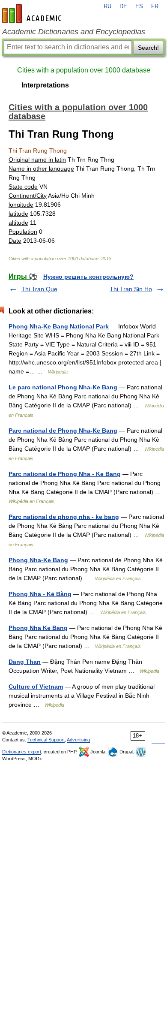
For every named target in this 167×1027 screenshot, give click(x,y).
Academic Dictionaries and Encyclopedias (73, 31)
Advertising (78, 739)
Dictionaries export (21, 751)
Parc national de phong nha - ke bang (64, 516)
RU (107, 6)
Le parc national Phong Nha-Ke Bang (63, 387)
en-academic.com (33, 13)
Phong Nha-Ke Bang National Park (59, 326)
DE (123, 6)
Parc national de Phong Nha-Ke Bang (63, 430)
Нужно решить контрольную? (88, 276)
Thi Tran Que (39, 289)
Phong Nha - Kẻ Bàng (40, 593)
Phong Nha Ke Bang (38, 627)
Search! (148, 47)
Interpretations (45, 85)
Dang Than (25, 661)
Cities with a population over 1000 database (83, 70)
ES (139, 6)
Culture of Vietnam (36, 686)
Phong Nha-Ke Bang (38, 560)
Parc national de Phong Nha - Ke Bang (65, 473)
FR (154, 6)
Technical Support (46, 739)
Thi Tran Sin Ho (131, 289)
